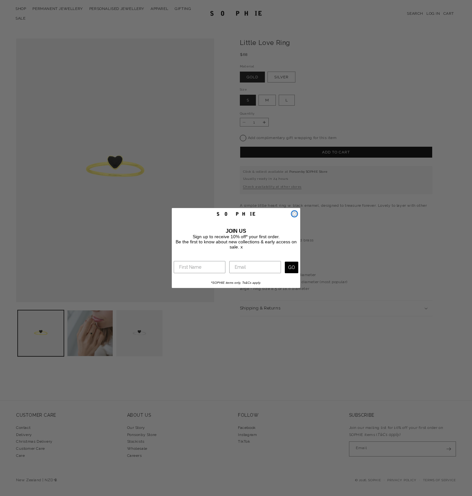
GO (291, 267)
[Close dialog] (294, 214)
